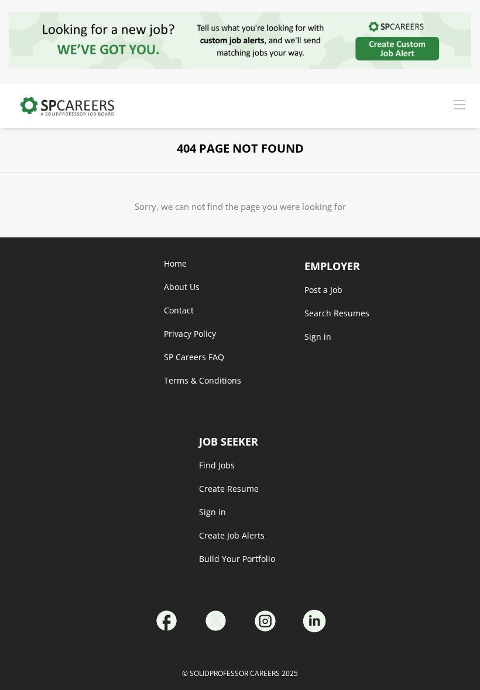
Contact (179, 310)
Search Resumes (336, 313)
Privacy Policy (190, 333)
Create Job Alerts (232, 535)
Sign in (212, 512)
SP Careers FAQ (194, 357)
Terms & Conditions (202, 380)
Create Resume (229, 488)
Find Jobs (217, 465)
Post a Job (323, 289)
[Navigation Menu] (459, 104)
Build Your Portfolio (237, 558)
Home (175, 263)
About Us (182, 286)
